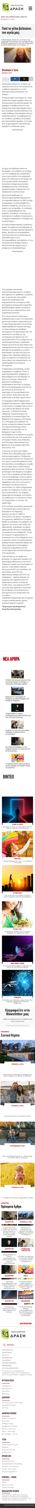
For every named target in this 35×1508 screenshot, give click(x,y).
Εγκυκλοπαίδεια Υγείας (17, 1146)
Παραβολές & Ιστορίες (9, 1426)
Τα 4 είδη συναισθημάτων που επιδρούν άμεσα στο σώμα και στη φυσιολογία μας (17, 749)
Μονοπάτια (6, 1391)
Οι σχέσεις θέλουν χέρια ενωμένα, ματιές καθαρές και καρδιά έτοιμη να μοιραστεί (17, 765)
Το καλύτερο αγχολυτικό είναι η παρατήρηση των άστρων (9, 1309)
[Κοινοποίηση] (14, 79)
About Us (5, 1355)
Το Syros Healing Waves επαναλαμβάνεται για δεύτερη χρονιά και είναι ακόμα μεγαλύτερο (26, 1311)
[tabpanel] (17, 718)
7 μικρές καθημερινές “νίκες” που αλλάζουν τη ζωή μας (18, 861)
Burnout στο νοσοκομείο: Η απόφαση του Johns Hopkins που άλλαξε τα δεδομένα (17, 699)
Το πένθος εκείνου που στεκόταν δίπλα (17, 1116)
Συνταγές (5, 1408)
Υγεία (4, 1439)
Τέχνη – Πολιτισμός (8, 1431)
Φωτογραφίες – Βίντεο (9, 1434)
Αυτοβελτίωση (25, 1249)
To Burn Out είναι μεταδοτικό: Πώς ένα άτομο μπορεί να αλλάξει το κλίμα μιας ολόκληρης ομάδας (18, 682)
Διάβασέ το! (23, 17)
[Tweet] (24, 79)
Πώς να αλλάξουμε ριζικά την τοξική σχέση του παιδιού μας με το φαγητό (17, 1157)
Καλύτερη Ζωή (9, 1222)
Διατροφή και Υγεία (8, 1405)
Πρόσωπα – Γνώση (9, 1477)
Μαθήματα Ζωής (7, 1423)
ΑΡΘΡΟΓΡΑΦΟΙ (7, 1352)
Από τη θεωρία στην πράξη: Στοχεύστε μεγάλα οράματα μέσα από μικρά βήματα (17, 896)
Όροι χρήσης (6, 1360)
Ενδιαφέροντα (9, 1276)
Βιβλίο (3, 17)
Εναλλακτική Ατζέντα (10, 1491)
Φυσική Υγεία (6, 1452)
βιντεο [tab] (8, 777)
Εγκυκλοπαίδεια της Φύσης (12, 1464)
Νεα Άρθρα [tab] (11, 659)
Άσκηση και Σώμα (8, 1461)
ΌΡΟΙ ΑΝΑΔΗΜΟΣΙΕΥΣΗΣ (10, 1368)
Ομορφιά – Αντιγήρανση (10, 1466)
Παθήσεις (5, 1447)
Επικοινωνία (6, 1365)
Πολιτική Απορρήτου (9, 1363)
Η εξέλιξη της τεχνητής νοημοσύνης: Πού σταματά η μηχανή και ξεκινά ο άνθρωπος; (17, 1001)
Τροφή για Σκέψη (8, 1487)
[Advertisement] (17, 149)
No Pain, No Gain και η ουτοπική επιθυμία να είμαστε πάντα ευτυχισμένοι (17, 732)
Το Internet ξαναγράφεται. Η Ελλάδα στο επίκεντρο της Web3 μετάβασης (18, 966)
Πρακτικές (5, 1394)
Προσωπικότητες (8, 1485)
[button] (30, 9)
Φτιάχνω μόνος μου (9, 1469)
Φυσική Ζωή (6, 1456)
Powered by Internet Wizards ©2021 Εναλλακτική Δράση (19, 1505)
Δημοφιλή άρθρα (14, 17)
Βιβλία (26, 1276)
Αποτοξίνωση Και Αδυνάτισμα (12, 1402)
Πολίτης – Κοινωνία (9, 1429)
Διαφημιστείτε (7, 1358)
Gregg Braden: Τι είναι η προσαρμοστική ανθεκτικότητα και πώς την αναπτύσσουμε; (18, 715)
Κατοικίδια (6, 1421)
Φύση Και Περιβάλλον (9, 1471)
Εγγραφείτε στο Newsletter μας (17, 1012)
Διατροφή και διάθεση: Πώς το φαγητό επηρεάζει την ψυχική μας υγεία (17, 932)
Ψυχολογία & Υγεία (8, 19)
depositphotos (7, 1350)
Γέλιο (7, 17)
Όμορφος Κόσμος (9, 1413)
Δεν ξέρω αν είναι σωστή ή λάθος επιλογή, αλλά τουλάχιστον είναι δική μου (17, 827)
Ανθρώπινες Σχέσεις (9, 1418)
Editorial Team (7, 73)
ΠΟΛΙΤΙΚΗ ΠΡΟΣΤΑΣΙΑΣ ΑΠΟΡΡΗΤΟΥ (17, 1026)
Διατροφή (6, 1397)
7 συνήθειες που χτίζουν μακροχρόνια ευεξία (17, 1198)
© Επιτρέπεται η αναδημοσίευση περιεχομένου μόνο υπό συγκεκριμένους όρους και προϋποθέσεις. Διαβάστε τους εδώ (17, 1373)
